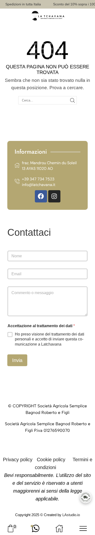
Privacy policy (17, 459)
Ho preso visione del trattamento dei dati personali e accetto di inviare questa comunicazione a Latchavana (49, 339)
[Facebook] (41, 196)
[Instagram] (54, 196)
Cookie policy (51, 459)
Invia (17, 360)
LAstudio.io (71, 515)
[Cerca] (72, 100)
